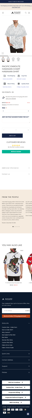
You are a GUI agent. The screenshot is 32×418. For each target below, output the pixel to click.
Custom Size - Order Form (9, 327)
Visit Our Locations (14, 382)
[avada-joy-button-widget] (28, 414)
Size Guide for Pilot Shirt (8, 335)
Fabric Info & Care (7, 345)
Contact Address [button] (7, 360)
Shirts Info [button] (5, 323)
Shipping (4, 104)
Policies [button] (4, 372)
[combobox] (16, 111)
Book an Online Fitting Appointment (15, 316)
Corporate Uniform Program (14, 397)
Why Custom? (6, 332)
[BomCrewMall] (7, 299)
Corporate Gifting (14, 392)
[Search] (26, 13)
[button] (3, 13)
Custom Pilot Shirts (7, 342)
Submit (27, 310)
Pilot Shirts (5, 337)
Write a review (16, 152)
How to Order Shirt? (7, 330)
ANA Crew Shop (14, 402)
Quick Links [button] (6, 353)
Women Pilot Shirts (7, 340)
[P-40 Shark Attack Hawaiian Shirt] (13, 264)
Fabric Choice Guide (8, 347)
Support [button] (4, 366)
